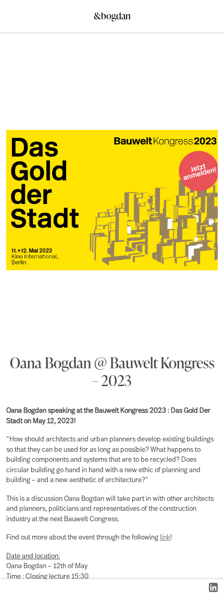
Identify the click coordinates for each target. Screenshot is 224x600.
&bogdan (112, 13)
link (165, 537)
